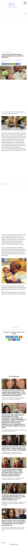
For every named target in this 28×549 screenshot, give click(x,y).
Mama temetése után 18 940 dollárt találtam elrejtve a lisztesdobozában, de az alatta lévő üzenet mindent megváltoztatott (14, 523)
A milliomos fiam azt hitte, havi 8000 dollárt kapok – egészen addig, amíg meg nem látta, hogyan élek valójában (14, 448)
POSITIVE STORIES (18, 60)
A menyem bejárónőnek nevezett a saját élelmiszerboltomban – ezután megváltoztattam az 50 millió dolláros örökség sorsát (13, 497)
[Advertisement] (14, 33)
